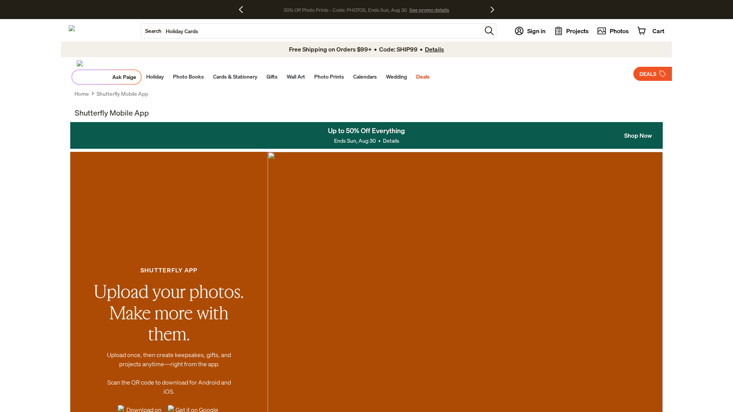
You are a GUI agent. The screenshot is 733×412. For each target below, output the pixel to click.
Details (391, 140)
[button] (489, 30)
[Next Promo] (492, 9)
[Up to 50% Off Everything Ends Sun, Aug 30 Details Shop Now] (366, 135)
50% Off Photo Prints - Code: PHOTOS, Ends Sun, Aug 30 (345, 9)
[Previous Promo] (244, 9)
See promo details (429, 9)
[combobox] (312, 31)
